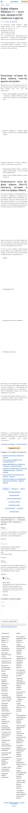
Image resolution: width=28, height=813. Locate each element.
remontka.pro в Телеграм (8, 444)
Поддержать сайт (14, 448)
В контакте (20, 508)
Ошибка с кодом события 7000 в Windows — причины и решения (20, 784)
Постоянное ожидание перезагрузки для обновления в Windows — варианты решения (21, 751)
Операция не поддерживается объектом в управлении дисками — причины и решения (15, 470)
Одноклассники (14, 511)
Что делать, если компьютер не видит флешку (6, 769)
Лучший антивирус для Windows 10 (5, 721)
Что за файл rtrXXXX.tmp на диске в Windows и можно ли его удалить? (21, 794)
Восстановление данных (14, 498)
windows (7, 21)
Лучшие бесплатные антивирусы (4, 675)
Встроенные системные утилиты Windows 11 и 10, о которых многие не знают (6, 697)
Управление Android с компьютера (4, 775)
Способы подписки (21, 444)
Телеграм (25, 1)
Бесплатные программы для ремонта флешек (6, 727)
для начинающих (13, 21)
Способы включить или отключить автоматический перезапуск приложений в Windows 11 (20, 737)
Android (22, 489)
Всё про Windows (10, 508)
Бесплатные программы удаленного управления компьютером (5, 707)
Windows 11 (6, 489)
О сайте (14, 806)
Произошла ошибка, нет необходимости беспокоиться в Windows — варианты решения (14, 480)
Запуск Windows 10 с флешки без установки (6, 715)
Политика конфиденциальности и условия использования (14, 803)
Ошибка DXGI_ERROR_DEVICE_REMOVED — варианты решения (21, 774)
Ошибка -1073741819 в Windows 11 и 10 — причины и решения (21, 707)
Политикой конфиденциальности (9, 626)
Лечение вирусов (14, 495)
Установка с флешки (14, 502)
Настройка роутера (14, 505)
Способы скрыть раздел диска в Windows (21, 727)
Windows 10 (15, 489)
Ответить (3, 539)
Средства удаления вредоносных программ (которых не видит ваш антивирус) (5, 685)
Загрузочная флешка (14, 492)
